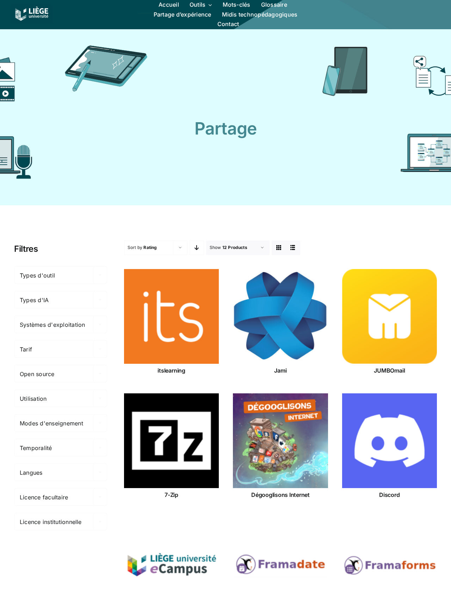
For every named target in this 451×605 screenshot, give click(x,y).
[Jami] (280, 316)
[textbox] (60, 275)
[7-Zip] (171, 440)
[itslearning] (171, 316)
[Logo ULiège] (32, 6)
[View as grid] (279, 248)
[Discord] (389, 440)
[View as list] (293, 248)
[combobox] (60, 275)
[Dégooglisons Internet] (280, 440)
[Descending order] (197, 248)
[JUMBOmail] (389, 316)
